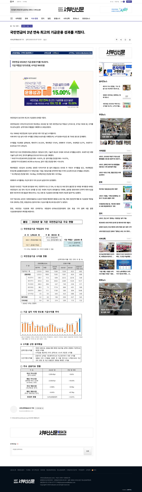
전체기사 (19, 1)
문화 (26, 18)
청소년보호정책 (61, 470)
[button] (101, 129)
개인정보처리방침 (51, 470)
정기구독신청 (35, 470)
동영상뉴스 (86, 18)
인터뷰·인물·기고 (27, 26)
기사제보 (25, 1)
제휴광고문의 (20, 470)
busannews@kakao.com (26, 411)
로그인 (111, 1)
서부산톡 (66, 18)
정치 (42, 18)
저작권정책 (81, 470)
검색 (121, 1)
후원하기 (129, 1)
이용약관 (42, 470)
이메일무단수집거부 (72, 470)
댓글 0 (45, 39)
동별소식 (57, 18)
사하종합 (18, 18)
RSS (95, 470)
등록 (87, 451)
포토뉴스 (76, 18)
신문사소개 (13, 470)
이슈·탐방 (34, 18)
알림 (49, 18)
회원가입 (117, 1)
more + (129, 150)
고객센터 (88, 470)
